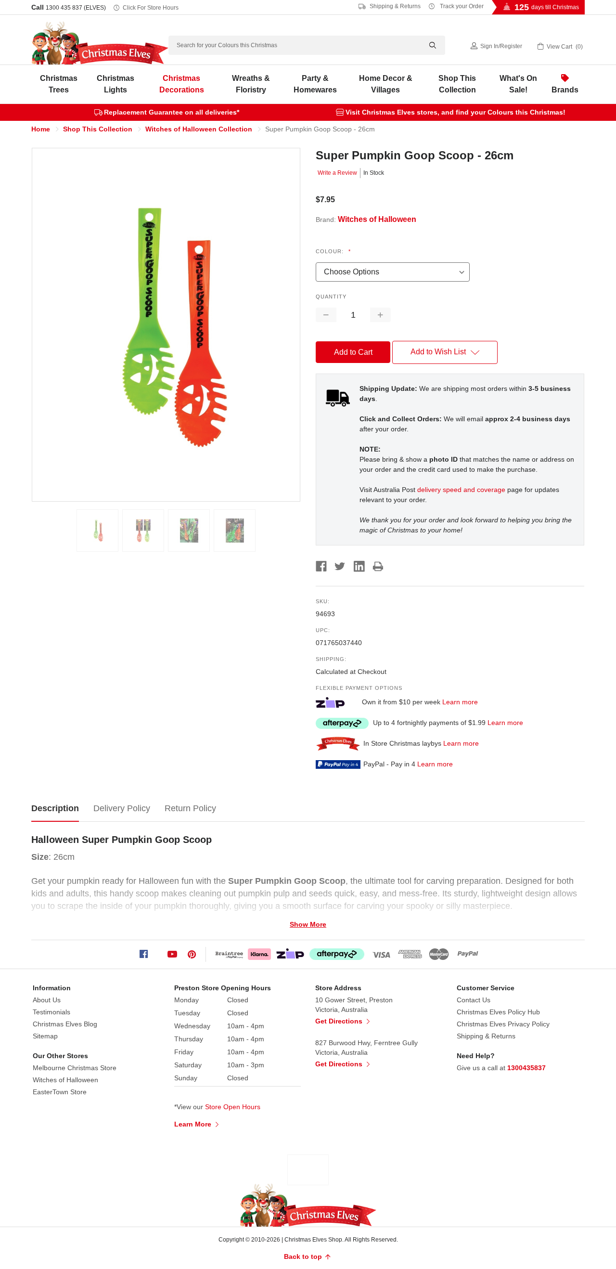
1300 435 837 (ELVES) (76, 7)
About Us (47, 1000)
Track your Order (461, 6)
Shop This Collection (457, 84)
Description (55, 808)
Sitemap (45, 1036)
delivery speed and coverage (461, 489)
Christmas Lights (115, 84)
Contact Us (473, 1000)
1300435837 (526, 1068)
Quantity (331, 296)
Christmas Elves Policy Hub (498, 1012)
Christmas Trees (58, 84)
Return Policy (190, 808)
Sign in (489, 46)
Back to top (304, 1256)
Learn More (193, 1124)
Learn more (460, 702)
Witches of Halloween (65, 1080)
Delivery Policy (121, 808)
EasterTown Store (60, 1092)
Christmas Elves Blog (65, 1024)
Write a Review (337, 172)
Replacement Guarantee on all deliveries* (171, 112)
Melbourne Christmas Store (74, 1068)
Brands (565, 90)
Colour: (333, 251)
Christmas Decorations (181, 84)
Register (511, 46)
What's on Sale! (518, 84)
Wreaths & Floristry (251, 84)
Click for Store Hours (151, 7)
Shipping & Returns (394, 6)
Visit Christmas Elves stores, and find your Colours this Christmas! (455, 112)
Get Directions (339, 1021)
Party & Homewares (315, 84)
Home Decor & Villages (385, 84)
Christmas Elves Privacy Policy (503, 1024)
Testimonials (51, 1012)
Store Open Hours (232, 1107)
